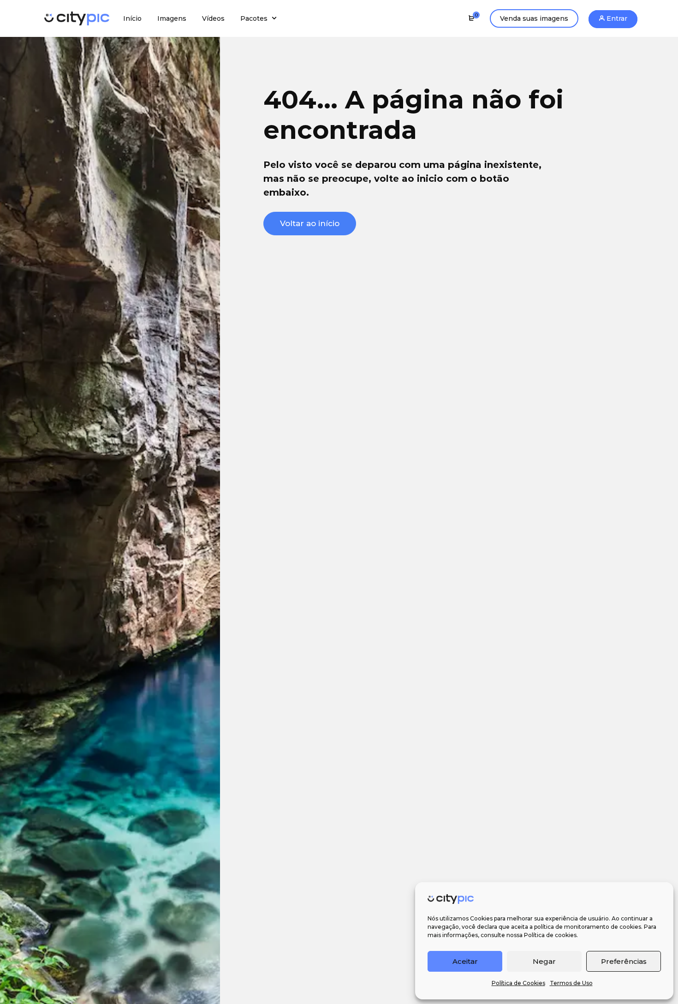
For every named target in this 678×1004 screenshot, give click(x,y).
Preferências (624, 961)
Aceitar (465, 961)
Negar (544, 961)
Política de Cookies (518, 983)
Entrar (616, 18)
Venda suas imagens (534, 18)
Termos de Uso (571, 983)
